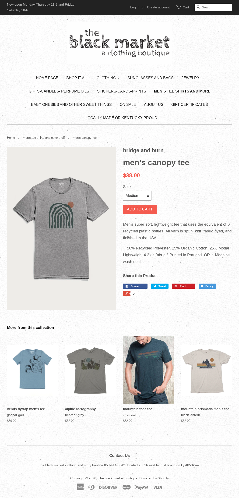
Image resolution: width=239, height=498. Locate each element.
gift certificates (189, 105)
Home (11, 137)
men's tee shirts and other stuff (44, 137)
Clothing (107, 78)
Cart (186, 7)
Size (127, 187)
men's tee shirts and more (182, 91)
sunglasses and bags (150, 78)
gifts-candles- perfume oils (59, 91)
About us (153, 105)
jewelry (191, 78)
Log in (134, 7)
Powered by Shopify (154, 478)
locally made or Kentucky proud (121, 118)
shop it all (77, 78)
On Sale (128, 105)
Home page (47, 78)
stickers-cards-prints (121, 91)
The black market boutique (117, 478)
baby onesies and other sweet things (71, 105)
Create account (158, 7)
